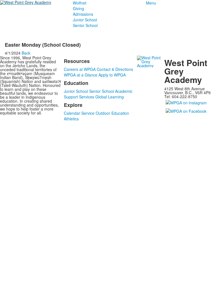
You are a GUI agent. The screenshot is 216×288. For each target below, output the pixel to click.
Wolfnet (79, 3)
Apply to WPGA (112, 75)
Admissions (83, 14)
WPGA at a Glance (80, 75)
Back (26, 53)
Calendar (72, 113)
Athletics (71, 119)
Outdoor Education (112, 113)
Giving (78, 8)
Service (87, 113)
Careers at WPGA (80, 69)
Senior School (85, 25)
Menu (151, 3)
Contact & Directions (115, 69)
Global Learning (109, 97)
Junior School (85, 19)
